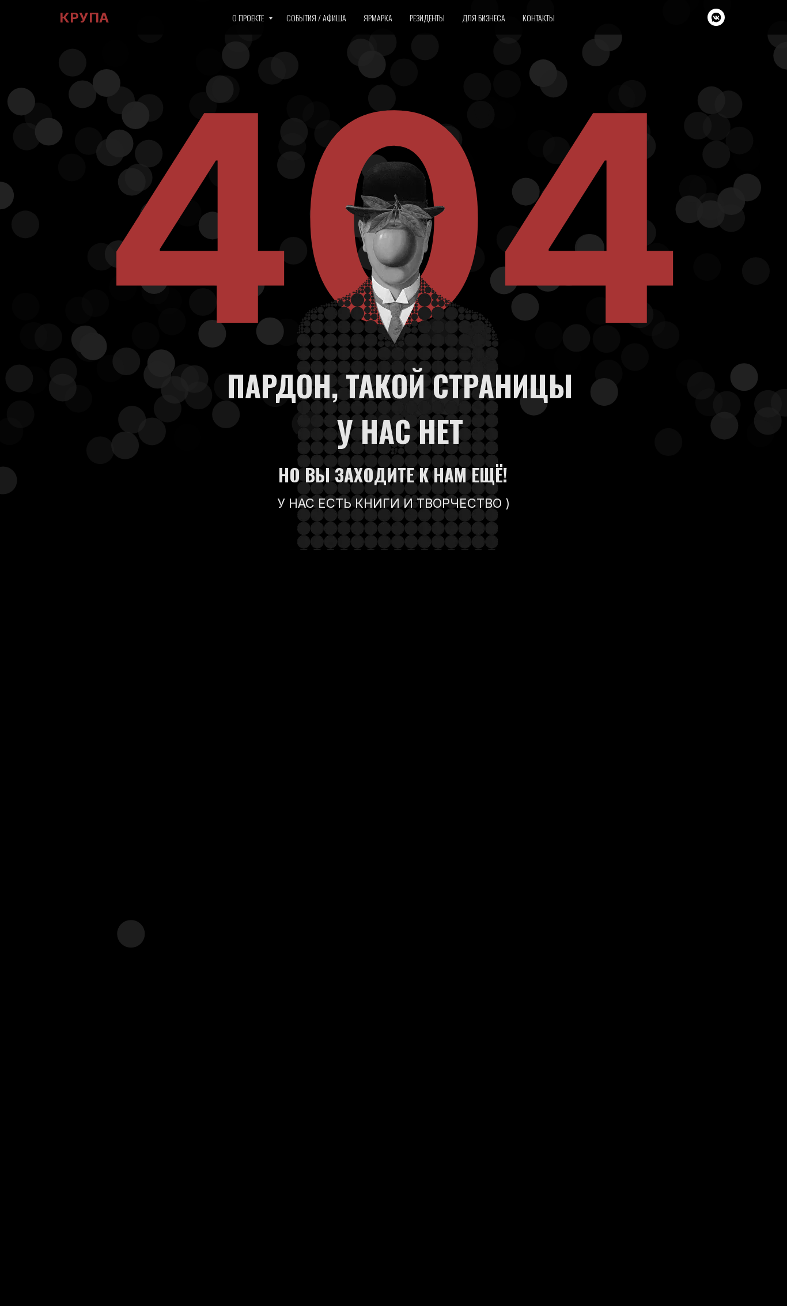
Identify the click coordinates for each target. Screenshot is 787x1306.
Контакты (539, 18)
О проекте (249, 18)
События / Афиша (316, 18)
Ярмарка (378, 18)
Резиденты (427, 18)
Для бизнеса (483, 18)
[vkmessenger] (716, 17)
